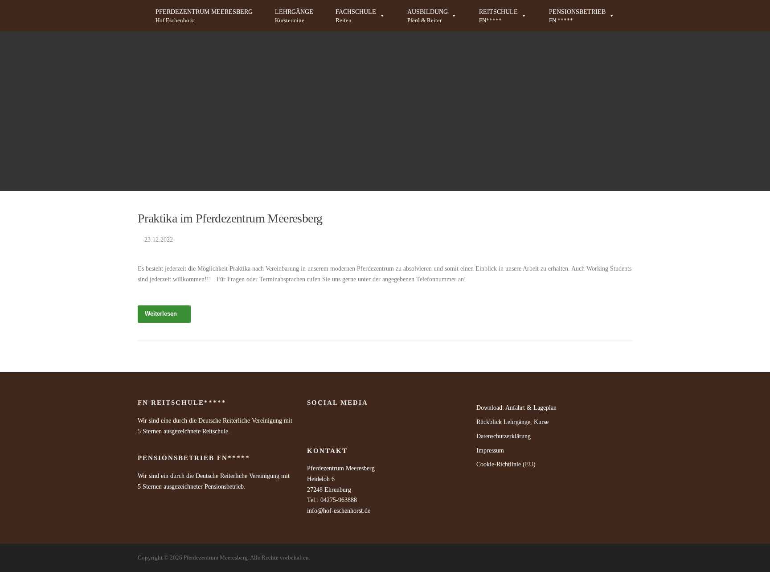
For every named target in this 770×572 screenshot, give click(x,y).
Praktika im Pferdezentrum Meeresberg (230, 218)
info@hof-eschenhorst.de (338, 510)
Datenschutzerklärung (503, 436)
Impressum (490, 450)
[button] (360, 15)
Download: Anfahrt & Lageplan (516, 407)
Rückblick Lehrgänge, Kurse (512, 422)
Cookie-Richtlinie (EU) (506, 464)
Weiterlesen (161, 313)
